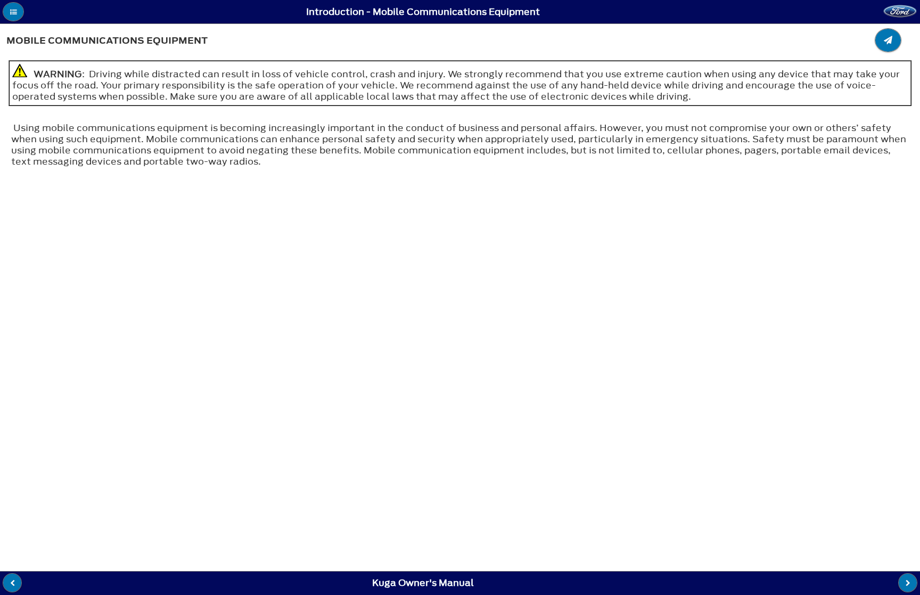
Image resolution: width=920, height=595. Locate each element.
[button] (13, 11)
